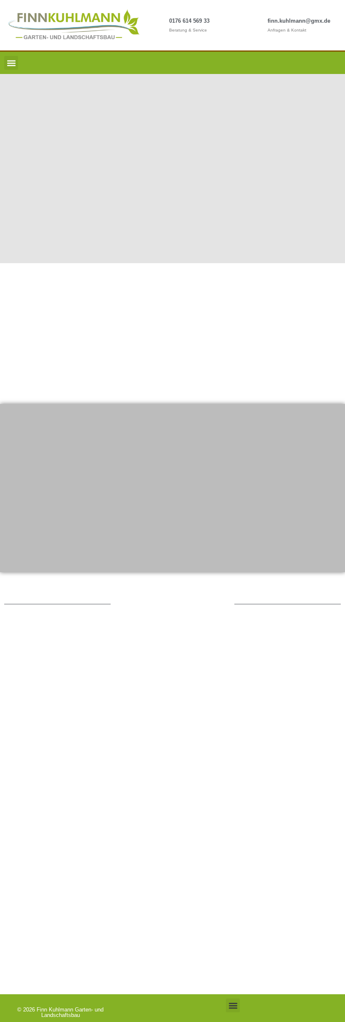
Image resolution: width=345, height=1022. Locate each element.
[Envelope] (334, 63)
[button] (11, 63)
